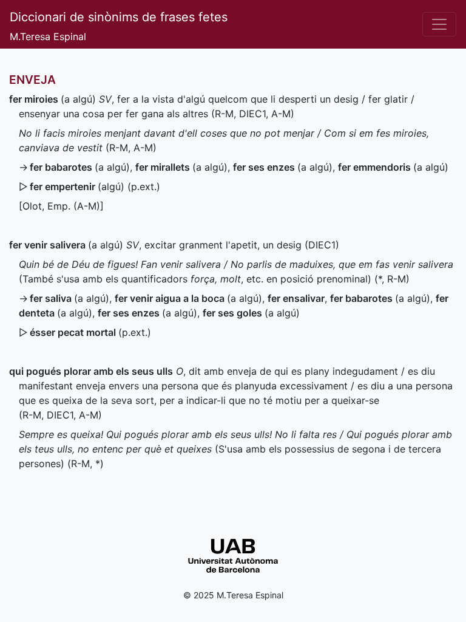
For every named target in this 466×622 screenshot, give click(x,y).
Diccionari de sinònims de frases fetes (119, 17)
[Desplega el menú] (439, 24)
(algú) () (95, 186)
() (90, 332)
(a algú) (52, 99)
